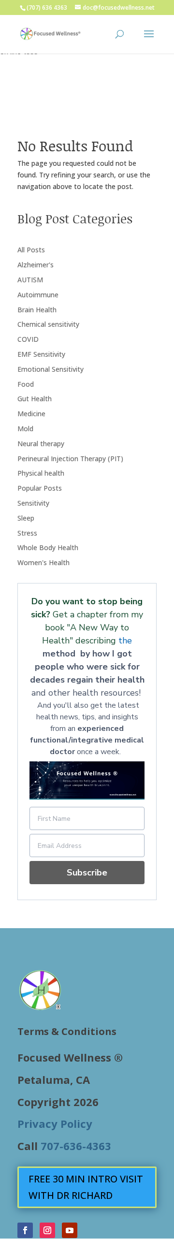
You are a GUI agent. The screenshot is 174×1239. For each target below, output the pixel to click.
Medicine (31, 413)
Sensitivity (33, 503)
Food (25, 384)
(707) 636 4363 (47, 7)
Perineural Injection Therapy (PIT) (70, 458)
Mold (25, 428)
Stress (27, 533)
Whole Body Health (47, 547)
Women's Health (43, 562)
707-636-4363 (76, 1145)
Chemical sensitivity (48, 324)
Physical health (40, 473)
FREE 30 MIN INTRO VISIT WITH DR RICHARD (86, 1187)
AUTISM (30, 279)
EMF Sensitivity (41, 354)
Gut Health (34, 398)
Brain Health (37, 309)
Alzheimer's (35, 264)
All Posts (31, 249)
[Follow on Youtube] (69, 1230)
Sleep (25, 518)
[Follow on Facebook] (25, 1230)
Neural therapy (40, 443)
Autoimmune (37, 294)
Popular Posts (39, 488)
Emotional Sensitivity (50, 369)
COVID (28, 339)
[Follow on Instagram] (47, 1230)
